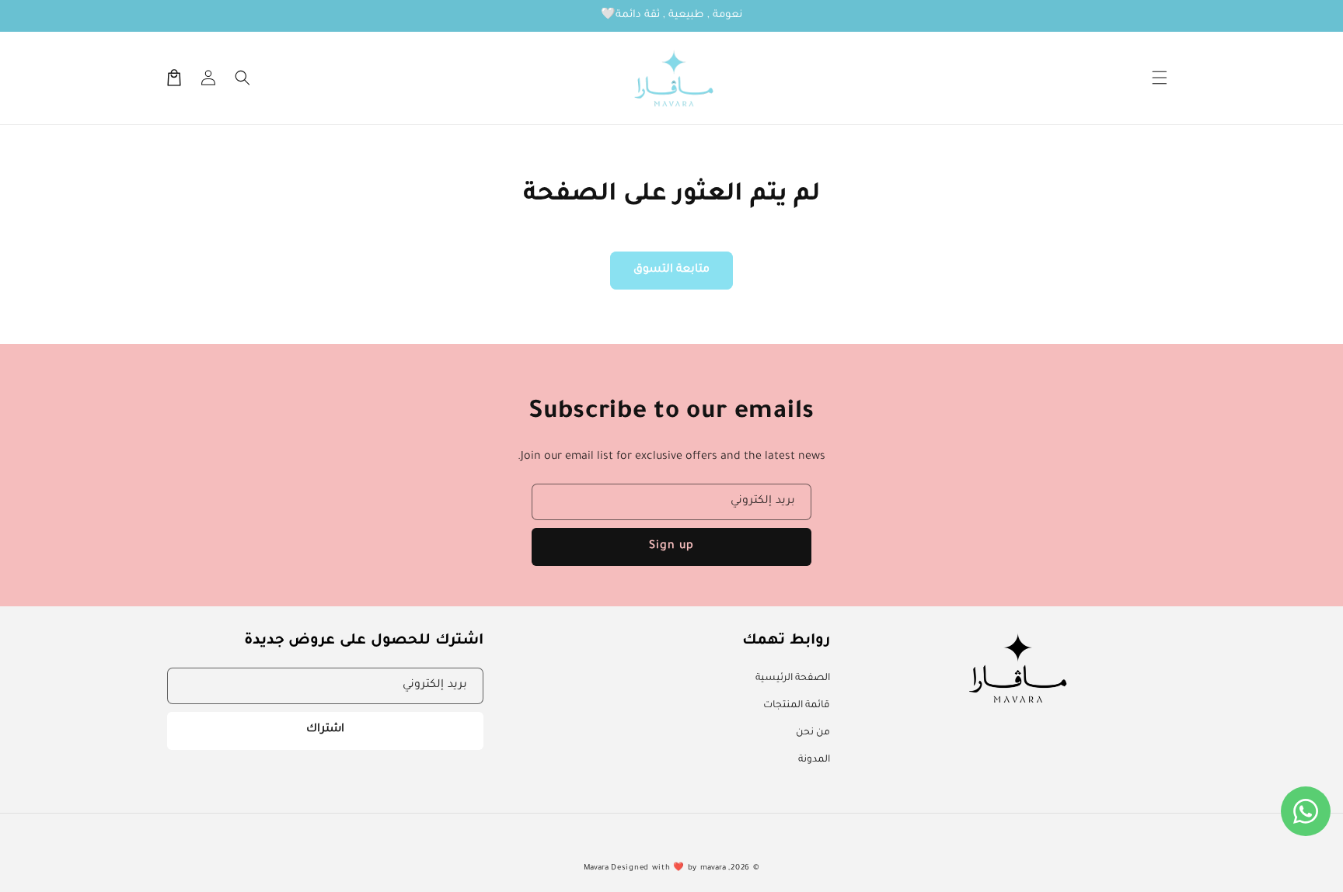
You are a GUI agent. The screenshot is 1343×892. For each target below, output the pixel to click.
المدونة (814, 760)
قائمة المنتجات (796, 705)
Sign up (671, 546)
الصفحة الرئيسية (792, 678)
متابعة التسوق (671, 270)
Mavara (596, 868)
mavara (713, 868)
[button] (1159, 78)
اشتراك (325, 730)
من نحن (813, 732)
